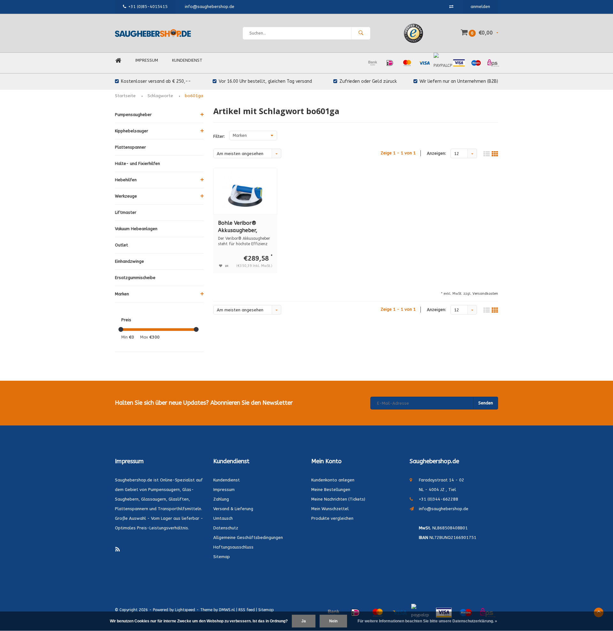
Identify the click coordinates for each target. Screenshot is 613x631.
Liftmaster (125, 212)
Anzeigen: (436, 153)
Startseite (125, 95)
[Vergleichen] (451, 6)
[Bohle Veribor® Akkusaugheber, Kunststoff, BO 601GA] (245, 191)
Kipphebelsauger (131, 131)
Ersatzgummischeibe (135, 277)
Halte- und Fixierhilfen (137, 163)
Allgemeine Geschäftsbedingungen (248, 537)
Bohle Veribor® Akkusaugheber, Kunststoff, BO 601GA (245, 227)
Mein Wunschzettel (330, 508)
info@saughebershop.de (443, 508)
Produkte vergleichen (332, 518)
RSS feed (246, 610)
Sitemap (221, 556)
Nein (333, 621)
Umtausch (223, 518)
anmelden (480, 6)
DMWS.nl (227, 610)
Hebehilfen (126, 179)
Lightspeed (185, 610)
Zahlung (221, 499)
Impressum (146, 60)
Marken (122, 294)
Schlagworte (160, 95)
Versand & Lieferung (233, 508)
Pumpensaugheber (133, 114)
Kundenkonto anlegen (332, 480)
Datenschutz (225, 528)
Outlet (121, 245)
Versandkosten (485, 294)
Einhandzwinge (129, 261)
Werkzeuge (126, 196)
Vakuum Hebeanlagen (136, 228)
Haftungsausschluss (233, 547)
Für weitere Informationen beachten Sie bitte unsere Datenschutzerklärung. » (427, 621)
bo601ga (194, 95)
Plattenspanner (130, 147)
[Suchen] (360, 33)
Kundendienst (187, 60)
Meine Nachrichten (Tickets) (338, 499)
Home (118, 60)
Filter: (219, 136)
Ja (303, 621)
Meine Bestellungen (330, 489)
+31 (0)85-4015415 (148, 6)
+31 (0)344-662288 (438, 499)
